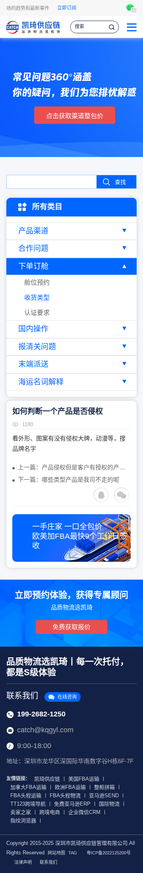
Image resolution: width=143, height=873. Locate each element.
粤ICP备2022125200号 (109, 852)
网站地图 (56, 852)
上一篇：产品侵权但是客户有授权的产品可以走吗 (74, 467)
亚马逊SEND (104, 795)
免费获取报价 (71, 627)
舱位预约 (37, 282)
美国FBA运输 (83, 779)
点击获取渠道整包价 (74, 116)
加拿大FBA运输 (28, 787)
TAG (72, 852)
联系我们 (41, 695)
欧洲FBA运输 (70, 787)
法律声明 (23, 862)
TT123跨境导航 (28, 804)
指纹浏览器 (23, 820)
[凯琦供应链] (33, 27)
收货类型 (37, 297)
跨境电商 (49, 812)
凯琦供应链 (47, 779)
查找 (120, 182)
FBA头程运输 (25, 795)
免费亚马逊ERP (72, 804)
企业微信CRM (84, 812)
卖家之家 (20, 812)
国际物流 (109, 804)
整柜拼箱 (104, 787)
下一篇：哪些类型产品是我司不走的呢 (68, 479)
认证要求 (37, 312)
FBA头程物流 (65, 795)
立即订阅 (66, 8)
